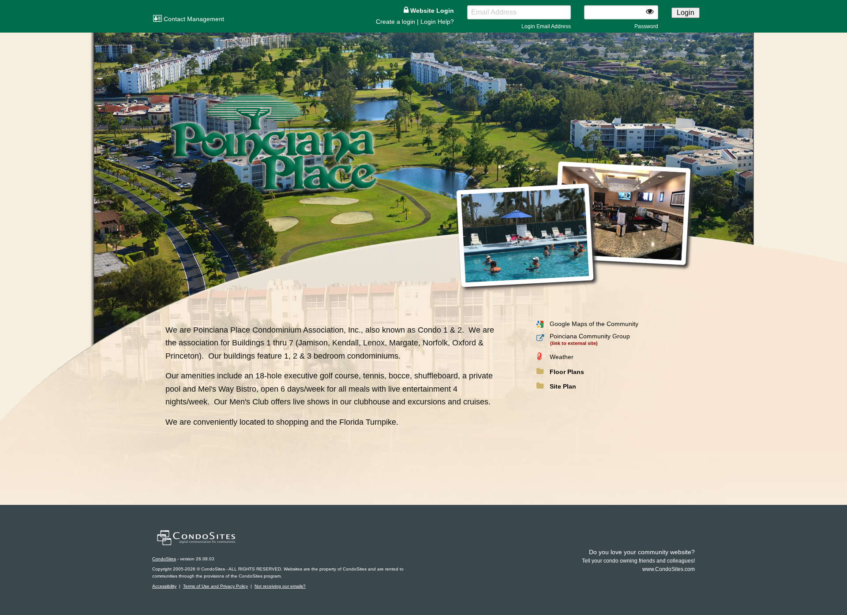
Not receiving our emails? (280, 586)
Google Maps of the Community (594, 323)
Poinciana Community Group (590, 336)
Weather (561, 356)
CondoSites (164, 558)
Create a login (395, 21)
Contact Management (193, 18)
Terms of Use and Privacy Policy (215, 586)
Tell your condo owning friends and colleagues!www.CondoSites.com (638, 561)
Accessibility (164, 586)
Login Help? (437, 21)
